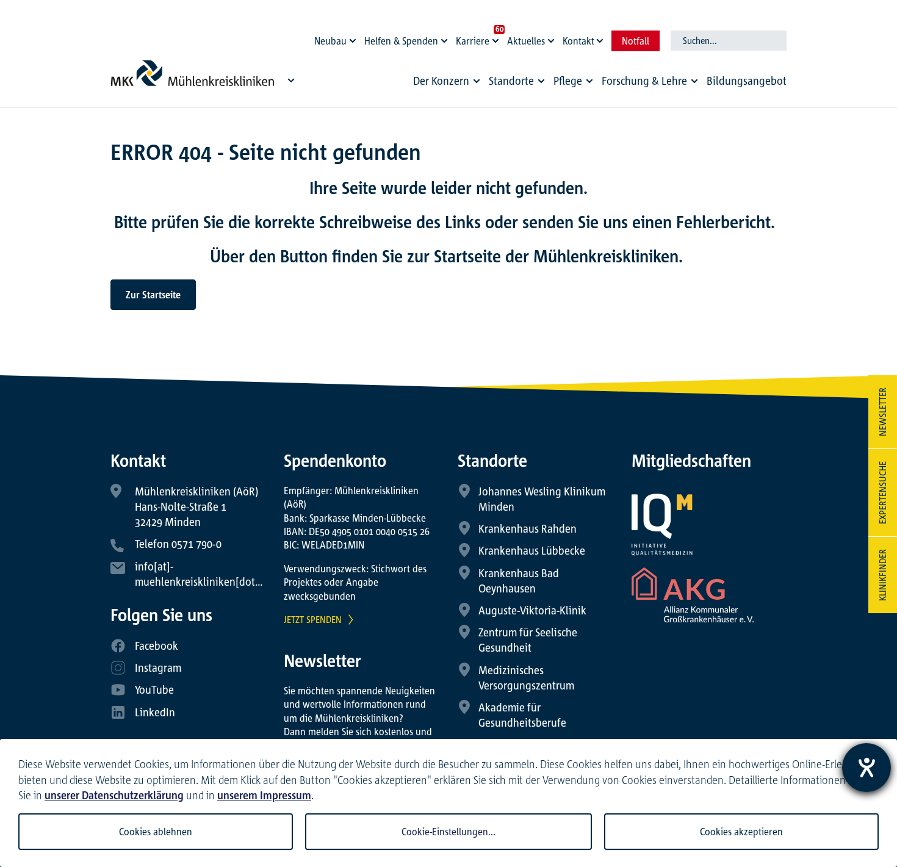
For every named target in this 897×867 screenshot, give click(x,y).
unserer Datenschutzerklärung (114, 795)
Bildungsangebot (747, 80)
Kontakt (578, 41)
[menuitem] (448, 84)
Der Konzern (441, 80)
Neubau (330, 41)
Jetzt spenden (313, 619)
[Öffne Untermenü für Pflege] (589, 81)
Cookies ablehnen (155, 832)
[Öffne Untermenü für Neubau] (354, 38)
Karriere (472, 41)
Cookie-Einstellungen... (448, 832)
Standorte (511, 80)
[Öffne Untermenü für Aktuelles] (553, 38)
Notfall (635, 41)
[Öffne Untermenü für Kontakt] (601, 38)
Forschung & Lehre (644, 80)
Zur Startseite (153, 295)
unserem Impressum (264, 795)
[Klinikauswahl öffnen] (291, 80)
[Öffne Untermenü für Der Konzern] (476, 81)
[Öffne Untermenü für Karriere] (497, 38)
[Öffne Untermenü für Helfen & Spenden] (446, 38)
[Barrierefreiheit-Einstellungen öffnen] (866, 767)
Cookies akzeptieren (741, 832)
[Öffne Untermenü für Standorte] (541, 81)
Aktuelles (526, 41)
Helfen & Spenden (401, 41)
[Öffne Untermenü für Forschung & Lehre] (694, 81)
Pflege (567, 80)
